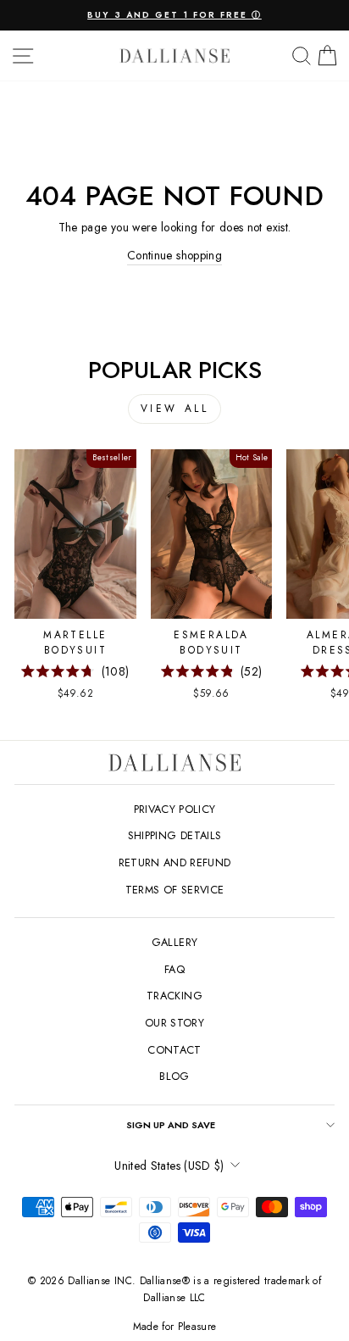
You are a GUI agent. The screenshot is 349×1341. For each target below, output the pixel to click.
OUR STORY (174, 1023)
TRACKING (174, 996)
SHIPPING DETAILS (175, 835)
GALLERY (174, 942)
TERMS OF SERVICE (174, 890)
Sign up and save (170, 1125)
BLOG (174, 1076)
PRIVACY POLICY (175, 809)
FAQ (174, 969)
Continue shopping (174, 255)
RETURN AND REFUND (175, 862)
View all (175, 408)
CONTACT (174, 1050)
